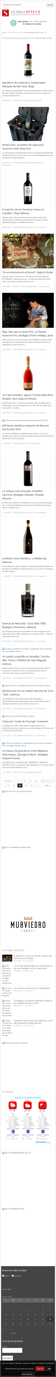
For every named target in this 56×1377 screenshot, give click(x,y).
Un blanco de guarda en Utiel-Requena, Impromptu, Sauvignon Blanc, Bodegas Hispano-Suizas (25, 754)
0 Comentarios (28, 961)
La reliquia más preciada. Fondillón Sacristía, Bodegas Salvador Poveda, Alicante (23, 494)
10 (24, 781)
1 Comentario (40, 641)
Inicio (4, 32)
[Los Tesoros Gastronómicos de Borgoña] (7, 992)
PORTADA (16, 100)
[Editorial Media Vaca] (28, 1178)
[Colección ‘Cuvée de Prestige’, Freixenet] (28, 716)
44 (26, 785)
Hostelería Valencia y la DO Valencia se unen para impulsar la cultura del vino (33, 1021)
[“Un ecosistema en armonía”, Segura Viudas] (28, 251)
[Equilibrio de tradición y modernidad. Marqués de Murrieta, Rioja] (28, 60)
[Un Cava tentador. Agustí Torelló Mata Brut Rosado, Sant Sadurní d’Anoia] (28, 373)
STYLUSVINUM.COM (28, 100)
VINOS (39, 100)
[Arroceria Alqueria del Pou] (28, 1064)
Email (5, 1346)
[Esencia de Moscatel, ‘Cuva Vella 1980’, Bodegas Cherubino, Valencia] (28, 601)
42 (14, 785)
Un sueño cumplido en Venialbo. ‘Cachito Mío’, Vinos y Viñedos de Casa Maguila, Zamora (26, 660)
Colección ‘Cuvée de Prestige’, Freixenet (25, 721)
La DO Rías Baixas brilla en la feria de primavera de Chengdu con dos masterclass (33, 967)
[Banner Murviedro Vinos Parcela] (28, 924)
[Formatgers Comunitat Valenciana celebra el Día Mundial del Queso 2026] (7, 1008)
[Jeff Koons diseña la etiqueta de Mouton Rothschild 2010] (28, 420)
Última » (48, 785)
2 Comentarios (40, 227)
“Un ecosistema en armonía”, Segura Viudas (27, 272)
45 (31, 785)
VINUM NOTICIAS (34, 163)
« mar (13, 1333)
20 (30, 781)
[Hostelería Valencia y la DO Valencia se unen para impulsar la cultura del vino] (7, 1028)
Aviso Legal (6, 1289)
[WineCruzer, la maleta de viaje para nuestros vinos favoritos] (28, 124)
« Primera (7, 781)
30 (36, 781)
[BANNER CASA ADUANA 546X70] (28, 23)
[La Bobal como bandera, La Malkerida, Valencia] (28, 537)
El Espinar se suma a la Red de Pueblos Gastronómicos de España (33, 957)
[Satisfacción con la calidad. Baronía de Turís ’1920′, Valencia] (28, 685)
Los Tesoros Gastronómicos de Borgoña (32, 988)
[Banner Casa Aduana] (28, 872)
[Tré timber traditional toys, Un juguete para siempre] (28, 1234)
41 (8, 785)
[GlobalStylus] (28, 13)
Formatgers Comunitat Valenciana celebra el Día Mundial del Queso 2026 (33, 1001)
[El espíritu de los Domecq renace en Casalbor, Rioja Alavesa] (28, 189)
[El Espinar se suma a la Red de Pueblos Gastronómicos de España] (7, 958)
